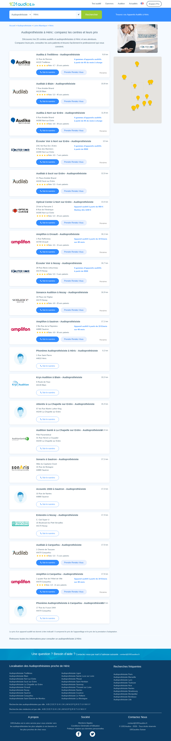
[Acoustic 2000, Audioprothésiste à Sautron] (20, 497)
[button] (138, 99)
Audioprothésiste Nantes (71, 690)
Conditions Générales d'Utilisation (85, 726)
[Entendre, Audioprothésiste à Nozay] (20, 523)
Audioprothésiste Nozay (19, 690)
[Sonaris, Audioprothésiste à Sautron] (20, 468)
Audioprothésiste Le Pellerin (73, 696)
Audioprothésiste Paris (123, 674)
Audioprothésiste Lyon (123, 680)
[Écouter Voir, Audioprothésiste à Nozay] (20, 271)
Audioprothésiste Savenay (72, 684)
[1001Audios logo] (22, 4)
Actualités (133, 3)
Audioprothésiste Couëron (72, 693)
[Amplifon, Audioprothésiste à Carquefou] (20, 582)
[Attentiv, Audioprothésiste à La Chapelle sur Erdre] (20, 412)
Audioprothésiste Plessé (71, 679)
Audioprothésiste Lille (123, 699)
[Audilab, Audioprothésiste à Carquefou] (20, 553)
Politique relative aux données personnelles (85, 728)
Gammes (109, 3)
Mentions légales (85, 723)
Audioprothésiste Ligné (71, 673)
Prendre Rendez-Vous (73, 72)
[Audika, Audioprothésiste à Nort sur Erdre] (20, 121)
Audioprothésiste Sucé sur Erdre (23, 682)
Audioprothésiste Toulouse (125, 683)
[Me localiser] (78, 14)
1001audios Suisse (138, 729)
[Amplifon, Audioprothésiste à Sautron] (20, 329)
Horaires (103, 73)
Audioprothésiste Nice (123, 685)
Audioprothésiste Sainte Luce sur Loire (77, 676)
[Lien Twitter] (92, 734)
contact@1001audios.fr (130, 654)
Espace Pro (154, 4)
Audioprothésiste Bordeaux (125, 697)
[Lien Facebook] (78, 734)
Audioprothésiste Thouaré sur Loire (76, 687)
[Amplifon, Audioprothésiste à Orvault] (20, 242)
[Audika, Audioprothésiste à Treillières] (20, 62)
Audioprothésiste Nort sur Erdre (22, 679)
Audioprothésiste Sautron (20, 693)
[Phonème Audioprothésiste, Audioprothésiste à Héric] (20, 358)
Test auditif (96, 3)
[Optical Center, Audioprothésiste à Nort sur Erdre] (20, 210)
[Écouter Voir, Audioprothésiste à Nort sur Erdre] (20, 150)
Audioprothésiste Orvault (19, 687)
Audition (121, 3)
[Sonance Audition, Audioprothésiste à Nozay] (20, 300)
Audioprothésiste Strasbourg (126, 691)
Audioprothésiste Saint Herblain (74, 682)
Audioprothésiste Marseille (125, 677)
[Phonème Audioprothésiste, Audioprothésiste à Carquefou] (20, 611)
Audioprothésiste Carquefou (21, 696)
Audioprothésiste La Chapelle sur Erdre (26, 684)
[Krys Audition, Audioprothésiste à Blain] (20, 385)
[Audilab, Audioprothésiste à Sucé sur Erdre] (20, 181)
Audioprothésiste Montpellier (126, 694)
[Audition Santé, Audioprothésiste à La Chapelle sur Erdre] (20, 439)
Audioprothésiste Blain (18, 676)
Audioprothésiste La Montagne (74, 698)
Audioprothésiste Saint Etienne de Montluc (27, 698)
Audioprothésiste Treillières (20, 673)
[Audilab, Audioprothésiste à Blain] (20, 91)
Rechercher (91, 14)
